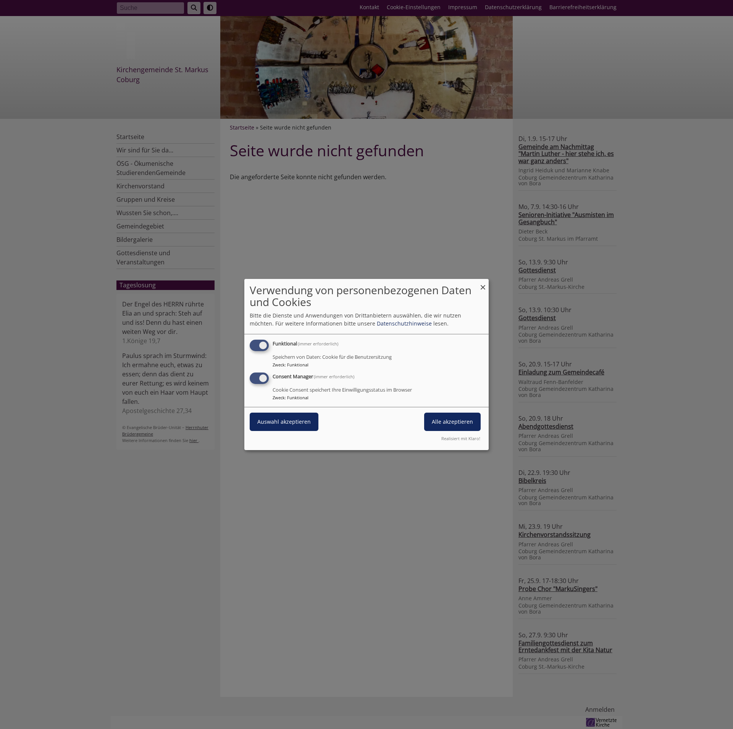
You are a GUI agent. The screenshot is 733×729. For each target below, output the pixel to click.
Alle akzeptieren (452, 421)
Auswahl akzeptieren (284, 421)
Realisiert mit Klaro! (460, 438)
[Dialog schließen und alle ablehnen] (483, 283)
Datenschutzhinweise (404, 323)
